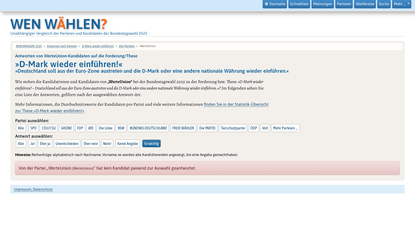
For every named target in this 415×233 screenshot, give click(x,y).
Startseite (277, 4)
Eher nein (91, 143)
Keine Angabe (127, 143)
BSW (121, 128)
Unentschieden (67, 143)
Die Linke (106, 128)
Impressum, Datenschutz (33, 189)
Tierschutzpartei (233, 128)
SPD (33, 128)
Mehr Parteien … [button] (285, 128)
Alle (21, 128)
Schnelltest (299, 4)
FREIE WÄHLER (183, 128)
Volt (265, 128)
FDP (80, 128)
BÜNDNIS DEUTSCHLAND (148, 128)
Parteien (344, 4)
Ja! (32, 143)
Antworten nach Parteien (62, 46)
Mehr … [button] (400, 4)
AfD (91, 128)
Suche (384, 4)
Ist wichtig (151, 143)
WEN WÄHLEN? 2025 (29, 46)
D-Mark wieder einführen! (98, 46)
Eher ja (45, 143)
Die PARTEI (207, 128)
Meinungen (322, 4)
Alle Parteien (127, 46)
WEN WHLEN (58, 24)
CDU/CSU (49, 128)
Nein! (107, 143)
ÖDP (253, 128)
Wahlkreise (365, 4)
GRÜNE (66, 128)
